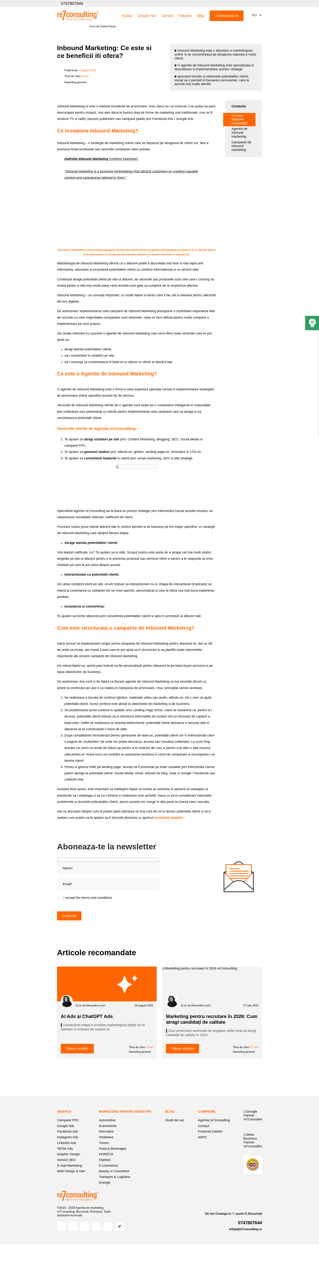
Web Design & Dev (71, 1171)
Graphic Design (68, 1154)
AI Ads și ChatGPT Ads (87, 1016)
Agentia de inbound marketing (239, 132)
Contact (203, 1126)
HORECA (106, 1154)
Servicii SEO (66, 1160)
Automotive (107, 1120)
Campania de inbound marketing (241, 146)
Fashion (105, 1160)
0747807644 (72, 3)
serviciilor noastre (168, 817)
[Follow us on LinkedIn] (248, 3)
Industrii (185, 16)
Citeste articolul (77, 1048)
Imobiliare (106, 1137)
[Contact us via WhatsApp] (256, 3)
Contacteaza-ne (226, 16)
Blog (200, 16)
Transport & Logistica (114, 1177)
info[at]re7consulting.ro (245, 1229)
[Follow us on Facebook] (225, 3)
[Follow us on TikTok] (119, 1226)
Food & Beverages (112, 1148)
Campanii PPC (68, 1120)
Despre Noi (147, 16)
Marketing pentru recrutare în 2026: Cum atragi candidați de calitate (211, 1019)
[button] (255, 15)
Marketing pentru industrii (125, 1111)
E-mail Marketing (69, 1165)
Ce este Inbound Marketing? (239, 119)
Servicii (167, 16)
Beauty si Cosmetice (114, 1171)
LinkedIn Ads (66, 1143)
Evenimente (107, 1126)
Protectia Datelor (210, 1131)
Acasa (127, 16)
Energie (104, 1182)
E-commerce (108, 1165)
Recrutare (106, 1131)
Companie (207, 1111)
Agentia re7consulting (214, 1120)
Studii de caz (174, 1120)
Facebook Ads (67, 1131)
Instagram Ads (67, 1137)
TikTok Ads (65, 1148)
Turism (104, 1143)
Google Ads (65, 1126)
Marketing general (75, 82)
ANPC (202, 1137)
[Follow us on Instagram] (233, 3)
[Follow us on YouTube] (241, 3)
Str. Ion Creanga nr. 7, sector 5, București (233, 1213)
